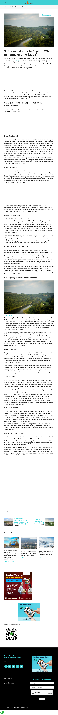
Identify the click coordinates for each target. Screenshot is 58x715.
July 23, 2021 (24, 557)
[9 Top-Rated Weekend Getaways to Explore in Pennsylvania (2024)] (28, 543)
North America (9, 6)
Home (4, 6)
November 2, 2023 (9, 561)
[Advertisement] (29, 79)
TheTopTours (16, 707)
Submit (41, 699)
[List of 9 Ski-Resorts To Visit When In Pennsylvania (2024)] (46, 542)
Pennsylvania (22, 6)
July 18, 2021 (7, 511)
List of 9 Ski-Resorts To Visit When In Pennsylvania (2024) (46, 552)
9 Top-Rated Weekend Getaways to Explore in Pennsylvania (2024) (28, 553)
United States (15, 6)
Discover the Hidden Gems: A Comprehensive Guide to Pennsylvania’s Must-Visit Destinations (11, 555)
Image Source (8, 315)
